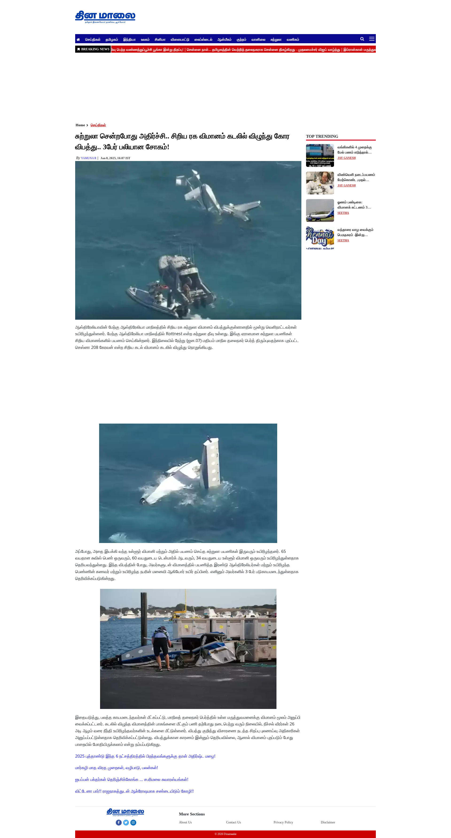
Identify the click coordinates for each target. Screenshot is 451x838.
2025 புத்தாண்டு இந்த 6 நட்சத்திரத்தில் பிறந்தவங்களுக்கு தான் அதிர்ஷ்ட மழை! (145, 756)
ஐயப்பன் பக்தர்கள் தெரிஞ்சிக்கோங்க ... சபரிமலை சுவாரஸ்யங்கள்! (131, 779)
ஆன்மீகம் (225, 39)
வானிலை (258, 39)
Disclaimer (328, 822)
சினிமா (160, 39)
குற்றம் (241, 39)
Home (80, 125)
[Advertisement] (216, 87)
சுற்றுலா (276, 39)
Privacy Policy (283, 822)
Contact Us (233, 822)
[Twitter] (126, 822)
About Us (185, 822)
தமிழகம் (112, 39)
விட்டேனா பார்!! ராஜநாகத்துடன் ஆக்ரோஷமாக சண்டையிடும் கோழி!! (134, 791)
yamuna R (88, 158)
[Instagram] (133, 822)
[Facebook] (119, 822)
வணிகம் (293, 39)
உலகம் (145, 39)
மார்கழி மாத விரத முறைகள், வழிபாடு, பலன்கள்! (116, 767)
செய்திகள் (93, 39)
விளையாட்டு (180, 39)
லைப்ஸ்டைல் (203, 39)
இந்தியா (129, 39)
